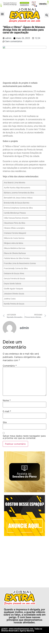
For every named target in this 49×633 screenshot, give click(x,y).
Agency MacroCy (27, 631)
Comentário (10, 366)
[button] (2, 14)
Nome (7, 400)
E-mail (7, 411)
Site (5, 422)
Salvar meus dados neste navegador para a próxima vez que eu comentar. (24, 437)
